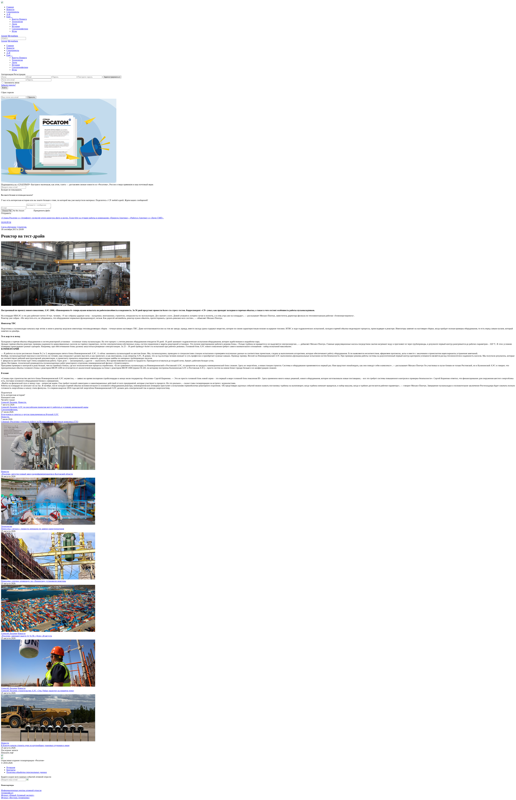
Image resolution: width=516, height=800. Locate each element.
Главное (10, 7)
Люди (14, 24)
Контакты (10, 770)
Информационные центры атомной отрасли (21, 790)
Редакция (10, 767)
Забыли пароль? (8, 85)
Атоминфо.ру (7, 793)
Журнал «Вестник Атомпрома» (15, 798)
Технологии (17, 21)
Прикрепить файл (42, 210)
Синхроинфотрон (20, 29)
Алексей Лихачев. (9, 402)
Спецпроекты (12, 12)
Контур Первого (19, 19)
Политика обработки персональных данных (26, 772)
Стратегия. (22, 227)
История (16, 26)
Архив (4, 36)
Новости (10, 9)
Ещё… (9, 17)
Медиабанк (13, 36)
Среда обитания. (8, 227)
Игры (14, 31)
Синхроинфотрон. (9, 409)
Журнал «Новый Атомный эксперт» (17, 795)
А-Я (8, 14)
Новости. (22, 402)
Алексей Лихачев (9, 633)
